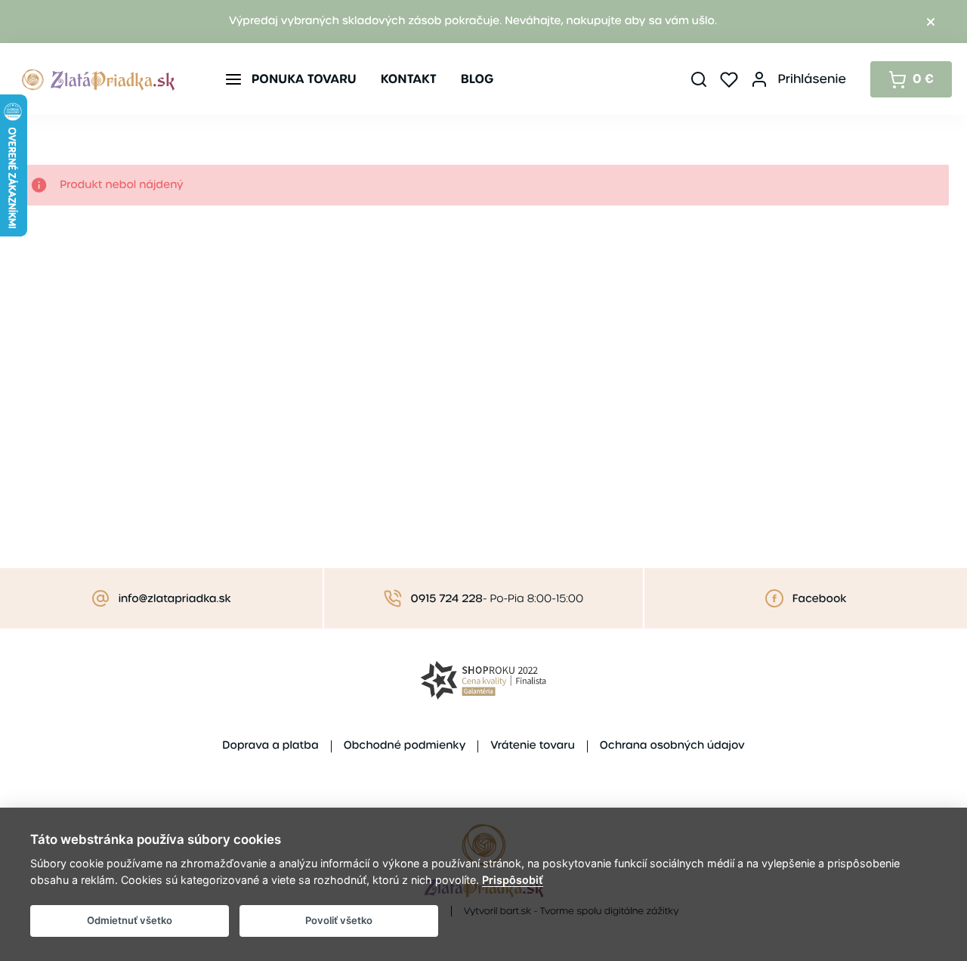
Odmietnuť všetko (129, 920)
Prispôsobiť (512, 879)
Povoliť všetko (338, 920)
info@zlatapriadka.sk (175, 599)
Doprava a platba (270, 745)
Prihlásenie (811, 79)
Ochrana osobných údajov (672, 745)
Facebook (819, 599)
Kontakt (409, 79)
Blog (477, 79)
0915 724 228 (447, 599)
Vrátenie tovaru (532, 745)
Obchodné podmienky (405, 745)
